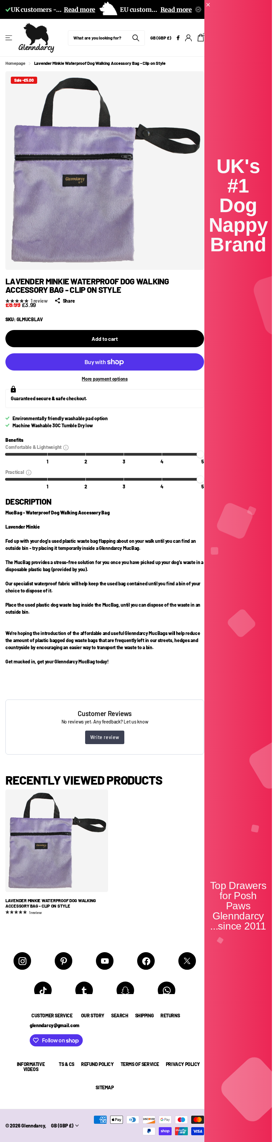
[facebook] (146, 961)
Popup (66, 447)
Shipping (144, 1015)
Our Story (92, 1015)
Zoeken (135, 38)
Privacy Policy (183, 1064)
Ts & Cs (66, 1064)
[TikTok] (43, 990)
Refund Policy (97, 1064)
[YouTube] (105, 961)
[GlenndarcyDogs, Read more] (178, 38)
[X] (187, 961)
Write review (104, 737)
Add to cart (105, 338)
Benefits (14, 440)
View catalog (9, 38)
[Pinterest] (63, 961)
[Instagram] (22, 961)
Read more (79, 10)
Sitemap (105, 1087)
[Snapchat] (125, 990)
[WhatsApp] (166, 990)
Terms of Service (140, 1064)
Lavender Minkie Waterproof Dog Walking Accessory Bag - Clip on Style (50, 903)
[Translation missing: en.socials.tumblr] (84, 990)
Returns (170, 1015)
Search (119, 1015)
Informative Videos (31, 1066)
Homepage (15, 63)
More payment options (104, 379)
